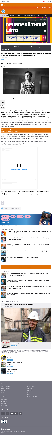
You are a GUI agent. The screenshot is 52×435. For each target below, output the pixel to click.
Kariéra (28, 392)
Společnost (4, 15)
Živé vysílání (5, 219)
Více (47, 15)
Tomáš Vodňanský (18, 95)
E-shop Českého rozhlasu (9, 301)
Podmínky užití (16, 431)
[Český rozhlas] (5, 1)
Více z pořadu (5, 271)
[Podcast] (1, 108)
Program (37, 7)
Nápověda (29, 388)
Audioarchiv (43, 7)
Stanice (3, 390)
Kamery (49, 7)
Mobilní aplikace (5, 405)
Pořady (19, 15)
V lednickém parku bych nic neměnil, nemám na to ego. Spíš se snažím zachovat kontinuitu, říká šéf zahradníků (24, 130)
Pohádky (20, 216)
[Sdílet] (3, 108)
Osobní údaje (9, 431)
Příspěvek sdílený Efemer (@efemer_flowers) (19, 186)
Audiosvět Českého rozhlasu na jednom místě (11, 225)
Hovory (2, 59)
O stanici (40, 15)
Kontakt (28, 394)
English (23, 431)
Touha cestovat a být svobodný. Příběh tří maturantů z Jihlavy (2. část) (27, 251)
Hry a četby (4, 216)
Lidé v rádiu (29, 390)
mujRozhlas (4, 213)
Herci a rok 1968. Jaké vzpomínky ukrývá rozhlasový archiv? (24, 257)
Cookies (3, 431)
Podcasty (3, 403)
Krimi (12, 216)
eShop (2, 392)
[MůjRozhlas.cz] (2, 66)
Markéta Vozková (8, 198)
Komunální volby (5, 388)
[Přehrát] (2, 102)
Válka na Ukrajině (5, 386)
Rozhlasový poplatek (32, 396)
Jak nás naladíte (31, 386)
